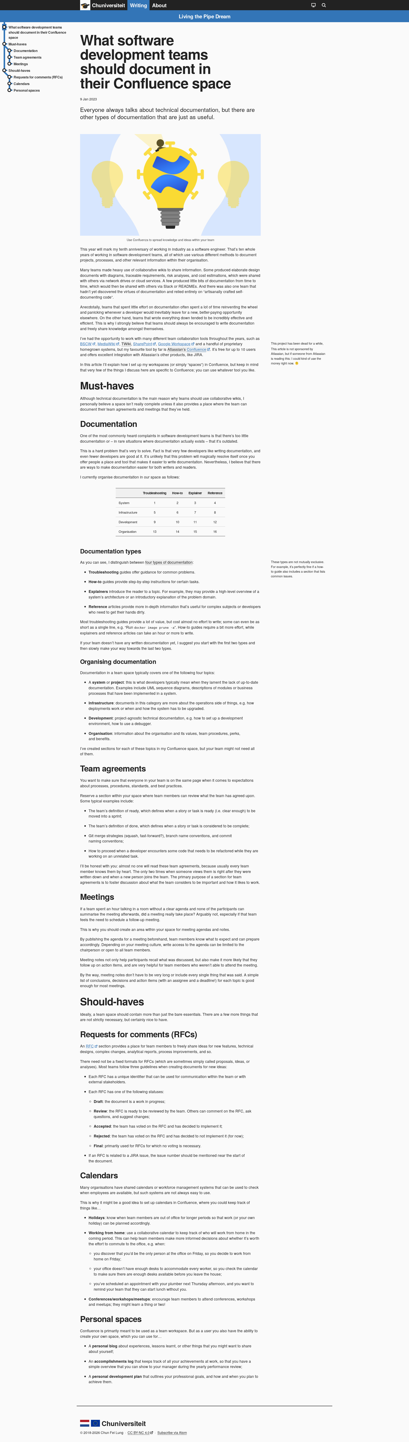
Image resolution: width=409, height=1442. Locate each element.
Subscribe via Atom (172, 1432)
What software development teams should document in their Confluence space (37, 32)
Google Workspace (174, 343)
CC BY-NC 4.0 (139, 1432)
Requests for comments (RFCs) (38, 77)
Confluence (196, 349)
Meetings (21, 63)
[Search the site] (324, 5)
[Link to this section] (74, 386)
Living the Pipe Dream (204, 16)
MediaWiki (106, 343)
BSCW (86, 343)
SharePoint (142, 343)
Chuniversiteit (124, 1423)
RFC (90, 1046)
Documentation (26, 50)
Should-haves (19, 70)
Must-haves (18, 44)
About (159, 5)
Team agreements (27, 57)
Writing (138, 5)
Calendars (22, 83)
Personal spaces (27, 90)
